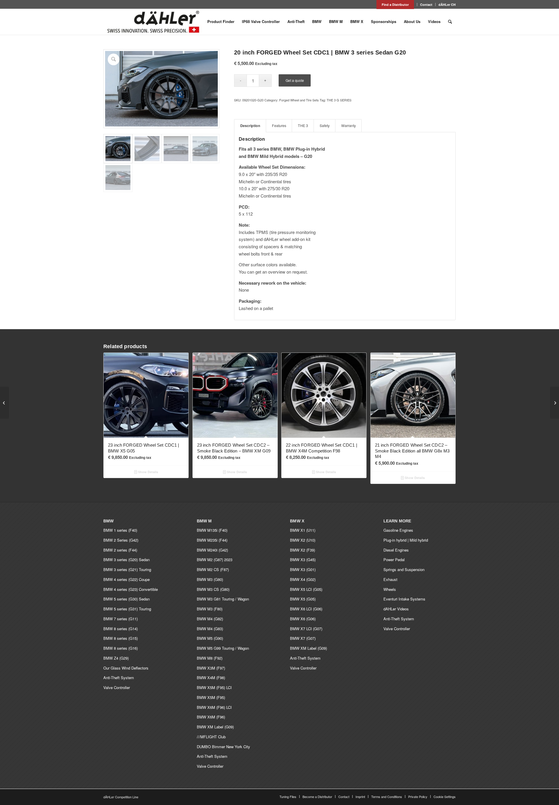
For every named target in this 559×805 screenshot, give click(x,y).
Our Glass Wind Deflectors (125, 668)
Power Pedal (394, 559)
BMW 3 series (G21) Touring (127, 569)
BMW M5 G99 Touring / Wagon (223, 648)
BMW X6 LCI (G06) (306, 609)
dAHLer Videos (396, 609)
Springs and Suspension (403, 569)
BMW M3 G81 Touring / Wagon (223, 599)
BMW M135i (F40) (212, 530)
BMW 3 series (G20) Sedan (126, 559)
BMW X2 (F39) (302, 550)
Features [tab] (279, 125)
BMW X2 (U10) (302, 540)
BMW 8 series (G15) (120, 638)
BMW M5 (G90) (210, 638)
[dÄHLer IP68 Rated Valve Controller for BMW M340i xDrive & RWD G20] (4, 403)
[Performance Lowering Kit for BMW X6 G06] (554, 403)
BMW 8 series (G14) (120, 628)
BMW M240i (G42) (212, 550)
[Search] (450, 21)
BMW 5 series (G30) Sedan (126, 599)
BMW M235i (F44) (212, 540)
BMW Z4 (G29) (116, 658)
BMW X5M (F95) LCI (214, 687)
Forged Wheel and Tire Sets (299, 100)
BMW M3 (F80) (209, 609)
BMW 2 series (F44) (120, 550)
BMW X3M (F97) (211, 668)
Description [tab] (250, 125)
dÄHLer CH (447, 4)
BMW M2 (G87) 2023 (214, 559)
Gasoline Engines (398, 530)
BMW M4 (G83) (210, 628)
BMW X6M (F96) (211, 717)
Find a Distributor (395, 4)
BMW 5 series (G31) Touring (127, 609)
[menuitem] (395, 4)
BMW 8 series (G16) (120, 648)
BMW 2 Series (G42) (120, 540)
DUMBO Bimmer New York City (223, 746)
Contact (426, 4)
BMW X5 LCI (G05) (306, 589)
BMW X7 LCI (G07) (306, 628)
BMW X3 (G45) (303, 559)
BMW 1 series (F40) (120, 530)
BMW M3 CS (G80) (213, 589)
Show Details (147, 472)
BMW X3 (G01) (303, 569)
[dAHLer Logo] (153, 21)
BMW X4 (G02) (303, 579)
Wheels (389, 589)
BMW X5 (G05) (303, 599)
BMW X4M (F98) (211, 677)
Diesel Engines (396, 550)
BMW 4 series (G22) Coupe (126, 579)
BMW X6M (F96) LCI (214, 707)
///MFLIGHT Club (211, 736)
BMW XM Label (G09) (215, 727)
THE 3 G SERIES (339, 100)
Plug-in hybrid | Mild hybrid (405, 540)
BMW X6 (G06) (303, 618)
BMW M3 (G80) (210, 579)
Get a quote (295, 80)
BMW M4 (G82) (210, 618)
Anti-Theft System (118, 677)
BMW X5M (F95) (211, 697)
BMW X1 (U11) (302, 530)
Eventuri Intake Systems (404, 599)
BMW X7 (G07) (303, 638)
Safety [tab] (325, 125)
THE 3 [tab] (303, 125)
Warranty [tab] (348, 125)
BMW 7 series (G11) (120, 618)
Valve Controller (116, 687)
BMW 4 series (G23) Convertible (130, 589)
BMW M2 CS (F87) (213, 569)
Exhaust (390, 579)
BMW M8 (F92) (209, 658)
